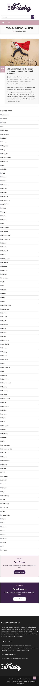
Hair (3, 301)
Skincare (4, 480)
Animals (4, 118)
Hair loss (4, 313)
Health (4, 320)
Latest (20, 681)
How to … (5, 348)
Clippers (4, 188)
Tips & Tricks (6, 515)
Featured (5, 251)
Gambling (5, 270)
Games (4, 274)
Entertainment (6, 235)
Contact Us (15, 681)
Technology (5, 503)
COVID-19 (5, 204)
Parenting (5, 433)
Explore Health (19, 572)
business (15, 79)
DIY (3, 223)
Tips (3, 511)
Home (4, 336)
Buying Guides (6, 157)
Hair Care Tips (6, 305)
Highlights (5, 324)
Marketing (5, 390)
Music (4, 418)
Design (4, 219)
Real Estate (5, 453)
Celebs (4, 177)
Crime (4, 208)
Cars (3, 165)
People (4, 437)
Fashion (4, 247)
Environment (6, 239)
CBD (3, 173)
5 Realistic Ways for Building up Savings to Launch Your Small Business (21, 71)
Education (5, 231)
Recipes (4, 457)
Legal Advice (6, 367)
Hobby (4, 332)
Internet (4, 355)
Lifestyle (4, 375)
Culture (4, 216)
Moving (4, 414)
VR (3, 546)
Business (27, 77)
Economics (5, 227)
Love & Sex (5, 379)
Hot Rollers (5, 344)
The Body (5, 507)
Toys (3, 523)
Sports (4, 484)
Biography (5, 146)
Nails (3, 422)
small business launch (20, 84)
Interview (5, 359)
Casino (4, 169)
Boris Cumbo (12, 77)
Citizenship (5, 184)
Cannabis (5, 161)
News (4, 429)
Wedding (4, 550)
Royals (4, 468)
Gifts (3, 282)
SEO (3, 472)
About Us (8, 681)
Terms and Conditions (29, 681)
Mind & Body (6, 398)
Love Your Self (6, 383)
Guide (4, 293)
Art (3, 126)
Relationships (6, 460)
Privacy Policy (20, 683)
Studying (4, 488)
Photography (6, 445)
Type (3, 530)
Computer (5, 196)
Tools (3, 519)
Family (4, 243)
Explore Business (19, 599)
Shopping (5, 476)
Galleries (4, 266)
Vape (3, 534)
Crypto (4, 212)
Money (4, 402)
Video (4, 542)
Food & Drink (6, 258)
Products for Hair (7, 449)
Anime (4, 122)
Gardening (5, 278)
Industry (4, 352)
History (4, 328)
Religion (4, 464)
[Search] (32, 17)
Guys (3, 297)
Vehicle (4, 538)
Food (3, 254)
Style (3, 491)
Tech (3, 499)
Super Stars (5, 495)
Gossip (4, 289)
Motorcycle (5, 406)
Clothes (4, 192)
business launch (25, 79)
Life (3, 371)
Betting (4, 142)
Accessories (5, 115)
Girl (3, 286)
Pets (3, 441)
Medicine (5, 394)
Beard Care (5, 134)
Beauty (4, 138)
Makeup (4, 387)
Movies (4, 410)
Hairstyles (5, 317)
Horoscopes (5, 340)
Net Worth (5, 425)
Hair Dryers (5, 309)
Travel (4, 526)
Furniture (5, 262)
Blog (3, 149)
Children (4, 181)
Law (3, 363)
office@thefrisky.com (10, 654)
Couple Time (6, 200)
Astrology (5, 130)
